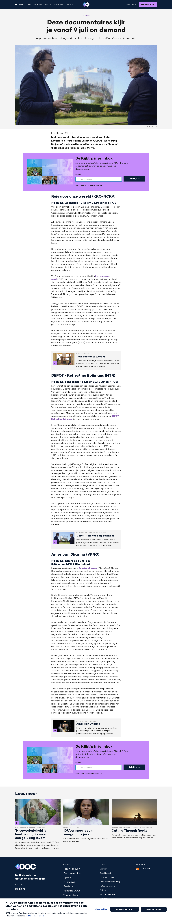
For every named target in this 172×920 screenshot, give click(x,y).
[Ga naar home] (86, 4)
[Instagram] (16, 888)
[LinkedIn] (24, 888)
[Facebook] (20, 888)
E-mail (78, 175)
